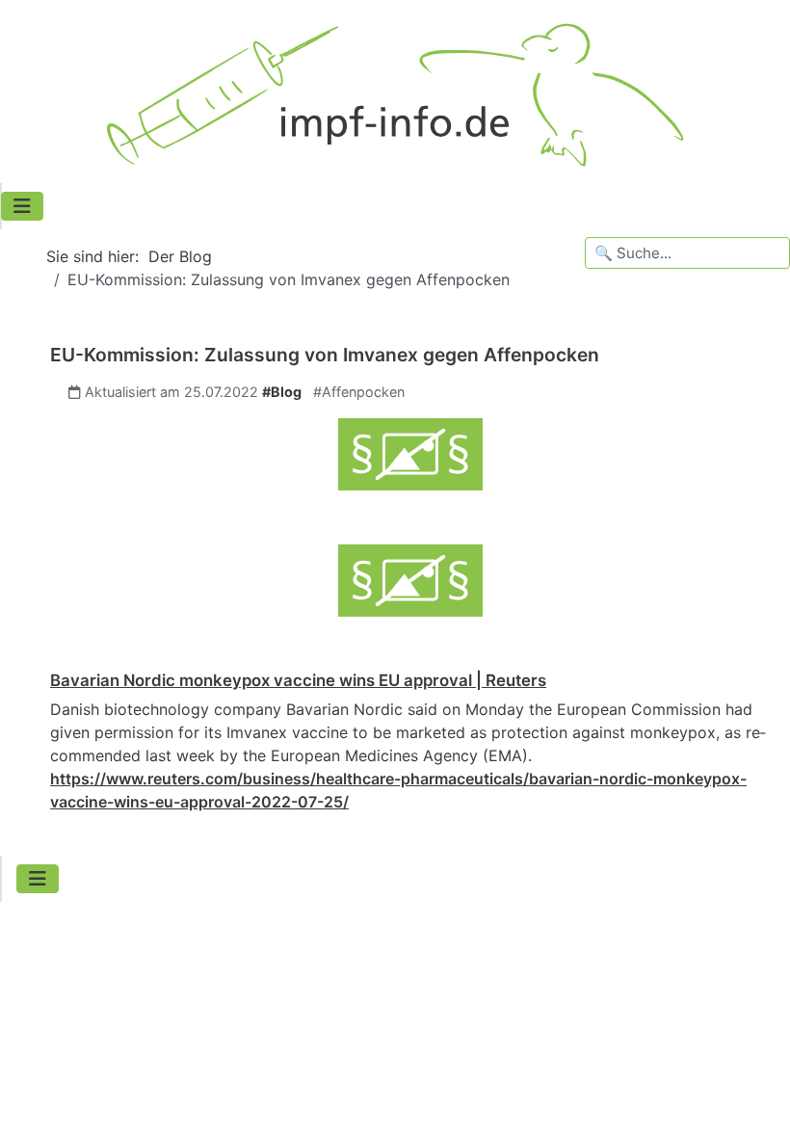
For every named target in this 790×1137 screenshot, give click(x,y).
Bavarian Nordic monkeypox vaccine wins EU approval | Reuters (298, 680)
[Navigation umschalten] (22, 206)
